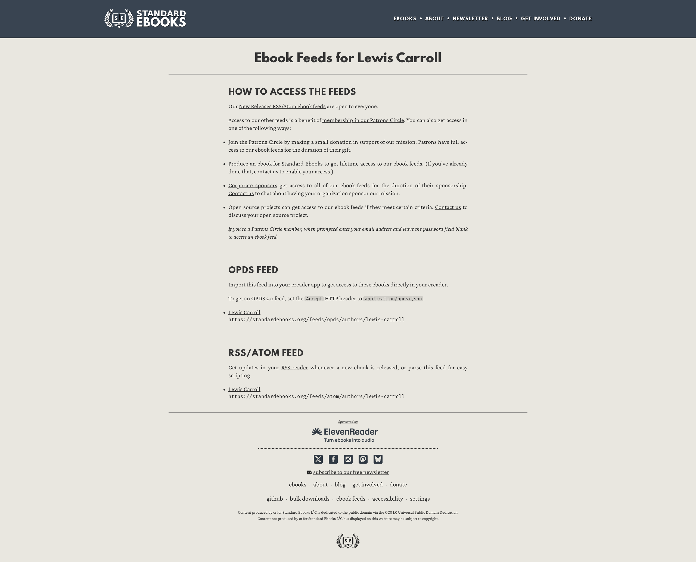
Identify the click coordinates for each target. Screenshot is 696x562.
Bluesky (378, 459)
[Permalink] (223, 91)
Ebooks (405, 18)
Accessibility (387, 499)
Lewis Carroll (244, 312)
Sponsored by (348, 422)
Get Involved (541, 18)
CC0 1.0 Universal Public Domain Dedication (421, 512)
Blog (504, 18)
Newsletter (470, 18)
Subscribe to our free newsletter (351, 472)
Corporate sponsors (252, 185)
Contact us (241, 193)
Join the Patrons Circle (255, 142)
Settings (420, 499)
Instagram (348, 459)
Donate (580, 18)
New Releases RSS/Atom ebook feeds (282, 106)
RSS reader (294, 367)
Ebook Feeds (350, 499)
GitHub (274, 499)
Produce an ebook (250, 164)
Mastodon (363, 459)
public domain (360, 512)
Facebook (333, 459)
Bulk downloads (310, 499)
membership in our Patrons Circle (363, 120)
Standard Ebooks (145, 18)
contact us (266, 171)
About (434, 18)
